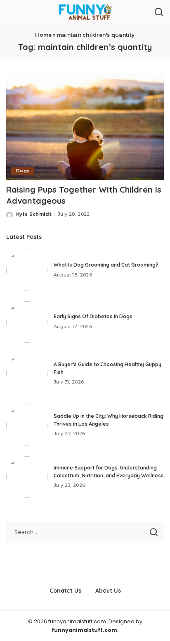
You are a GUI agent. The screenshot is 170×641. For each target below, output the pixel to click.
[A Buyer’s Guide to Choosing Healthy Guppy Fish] (26, 373)
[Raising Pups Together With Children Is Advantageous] (85, 126)
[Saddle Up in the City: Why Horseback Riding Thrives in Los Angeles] (26, 425)
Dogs (22, 171)
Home (43, 35)
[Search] (159, 12)
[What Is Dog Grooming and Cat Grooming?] (26, 270)
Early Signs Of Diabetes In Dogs (93, 316)
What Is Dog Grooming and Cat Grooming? (106, 265)
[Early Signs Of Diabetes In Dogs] (26, 322)
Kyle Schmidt (34, 214)
